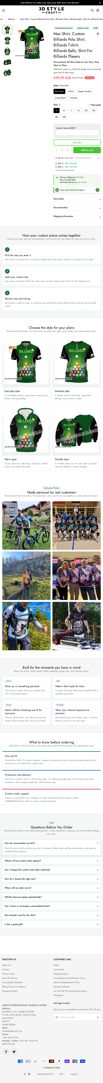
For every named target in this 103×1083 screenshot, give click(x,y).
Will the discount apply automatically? (23, 897)
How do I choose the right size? (20, 878)
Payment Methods (61, 986)
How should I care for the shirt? (20, 915)
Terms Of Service (9, 978)
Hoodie (73, 97)
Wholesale (58, 995)
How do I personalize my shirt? (20, 843)
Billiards (11, 19)
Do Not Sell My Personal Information (70, 991)
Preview (77, 142)
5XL (64, 116)
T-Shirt (70, 91)
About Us (6, 965)
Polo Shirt (59, 91)
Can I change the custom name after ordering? (27, 869)
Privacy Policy (8, 973)
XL (79, 110)
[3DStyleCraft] (51, 10)
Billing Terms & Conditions (14, 986)
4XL (56, 116)
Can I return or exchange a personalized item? (27, 906)
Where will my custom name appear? (23, 860)
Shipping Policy (61, 973)
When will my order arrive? (18, 887)
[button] (98, 10)
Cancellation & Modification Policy (69, 978)
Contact (5, 969)
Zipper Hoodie (84, 91)
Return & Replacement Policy (67, 982)
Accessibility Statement (12, 982)
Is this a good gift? (14, 924)
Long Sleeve (60, 97)
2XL (86, 110)
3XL (93, 110)
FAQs (56, 965)
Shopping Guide (9, 991)
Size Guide (59, 969)
